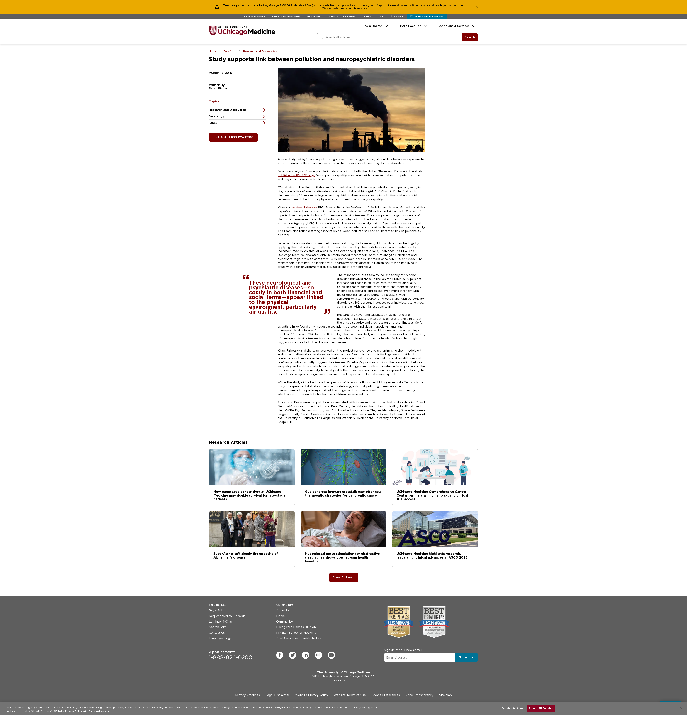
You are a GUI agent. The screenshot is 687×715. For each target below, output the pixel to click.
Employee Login (220, 638)
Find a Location (409, 26)
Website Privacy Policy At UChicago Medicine (82, 711)
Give (380, 16)
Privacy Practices (247, 695)
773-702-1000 (343, 680)
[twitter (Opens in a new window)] (292, 655)
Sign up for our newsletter (403, 650)
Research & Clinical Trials (286, 16)
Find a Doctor (372, 26)
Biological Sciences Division (296, 627)
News (213, 122)
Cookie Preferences (385, 695)
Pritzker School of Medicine (296, 632)
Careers (366, 16)
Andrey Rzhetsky (304, 207)
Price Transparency (419, 695)
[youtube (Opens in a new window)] (331, 655)
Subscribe (466, 657)
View (325, 8)
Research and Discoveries (227, 110)
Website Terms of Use (350, 695)
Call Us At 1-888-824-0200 (233, 137)
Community (284, 621)
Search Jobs (217, 627)
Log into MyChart (221, 621)
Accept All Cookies (541, 708)
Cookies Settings (512, 708)
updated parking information (348, 8)
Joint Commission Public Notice (298, 638)
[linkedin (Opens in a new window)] (305, 655)
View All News (343, 577)
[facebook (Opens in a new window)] (279, 655)
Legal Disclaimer (277, 695)
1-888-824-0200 (230, 655)
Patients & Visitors (254, 16)
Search (470, 37)
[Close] (681, 708)
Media (280, 616)
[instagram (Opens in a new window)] (318, 655)
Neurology (216, 116)
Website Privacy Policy (311, 695)
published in (296, 175)
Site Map (445, 695)
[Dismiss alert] (476, 6)
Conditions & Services (453, 26)
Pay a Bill (215, 610)
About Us (283, 610)
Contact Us (217, 632)
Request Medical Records (227, 616)
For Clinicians (314, 16)
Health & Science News (342, 16)
